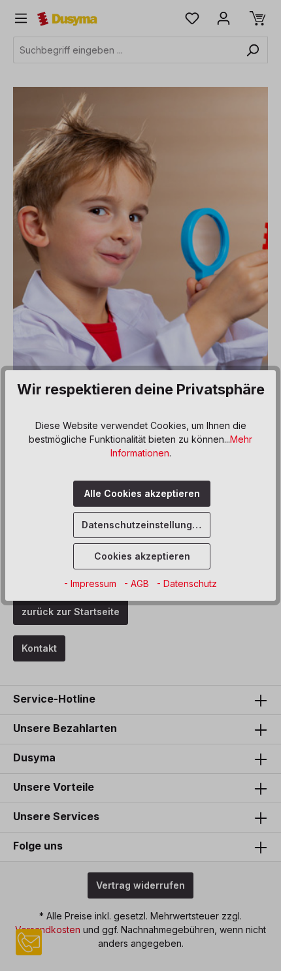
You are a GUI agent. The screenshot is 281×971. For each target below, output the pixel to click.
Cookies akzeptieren (142, 556)
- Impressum (91, 583)
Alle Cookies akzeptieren (142, 493)
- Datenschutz (187, 583)
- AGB (138, 583)
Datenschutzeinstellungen (143, 524)
